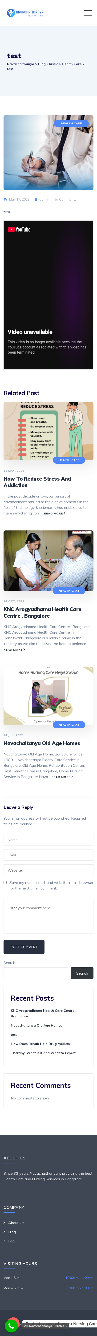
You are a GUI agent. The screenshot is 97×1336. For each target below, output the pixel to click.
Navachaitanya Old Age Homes (42, 743)
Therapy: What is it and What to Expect (43, 1053)
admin (43, 199)
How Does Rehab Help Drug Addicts (40, 1044)
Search (9, 962)
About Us (16, 1222)
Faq (11, 1241)
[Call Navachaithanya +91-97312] (11, 1326)
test (14, 1034)
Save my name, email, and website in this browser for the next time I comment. (51, 885)
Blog (12, 1231)
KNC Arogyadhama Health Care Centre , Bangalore (42, 612)
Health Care (71, 123)
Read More (53, 513)
